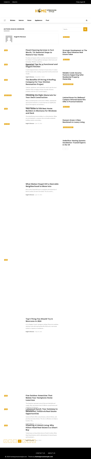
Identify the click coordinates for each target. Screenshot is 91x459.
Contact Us (7, 2)
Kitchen (12, 20)
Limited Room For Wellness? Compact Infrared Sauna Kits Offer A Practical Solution (74, 99)
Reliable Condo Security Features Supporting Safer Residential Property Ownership (73, 76)
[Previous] (64, 149)
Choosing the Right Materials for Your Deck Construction (41, 96)
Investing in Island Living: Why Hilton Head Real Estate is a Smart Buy (41, 427)
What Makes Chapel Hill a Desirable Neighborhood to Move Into (42, 185)
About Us (14, 2)
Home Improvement (68, 84)
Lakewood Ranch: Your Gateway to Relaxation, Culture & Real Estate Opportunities (42, 411)
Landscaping (8, 95)
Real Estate (66, 37)
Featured (7, 124)
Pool (47, 20)
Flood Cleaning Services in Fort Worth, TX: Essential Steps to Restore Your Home (40, 52)
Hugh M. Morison (20, 37)
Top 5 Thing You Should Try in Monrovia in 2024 (39, 320)
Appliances (38, 20)
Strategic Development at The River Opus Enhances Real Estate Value (75, 52)
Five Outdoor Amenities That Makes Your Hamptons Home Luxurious (39, 397)
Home (29, 20)
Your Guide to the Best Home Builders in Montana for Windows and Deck (41, 110)
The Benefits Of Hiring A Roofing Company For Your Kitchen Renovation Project (41, 81)
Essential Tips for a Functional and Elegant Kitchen (42, 65)
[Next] (67, 149)
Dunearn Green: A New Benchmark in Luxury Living (74, 121)
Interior (21, 20)
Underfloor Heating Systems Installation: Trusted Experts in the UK (74, 143)
